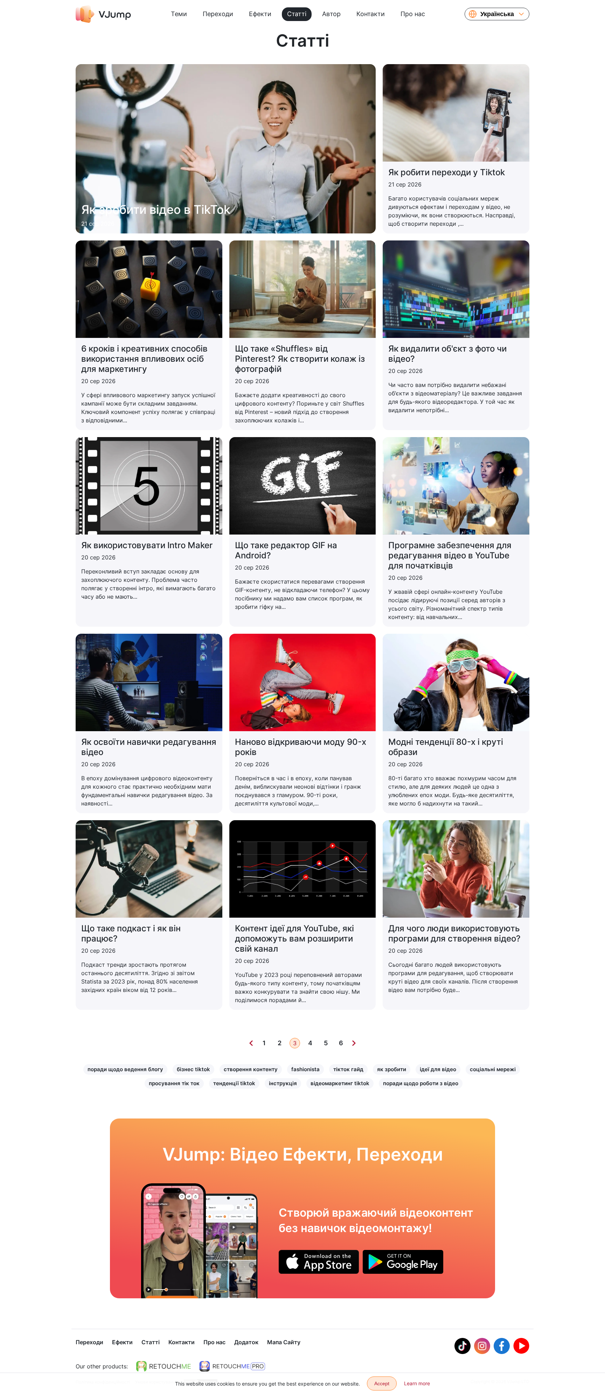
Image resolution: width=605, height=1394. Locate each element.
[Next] (354, 1043)
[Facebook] (502, 1346)
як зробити (391, 1069)
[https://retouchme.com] (163, 1366)
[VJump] (103, 14)
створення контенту (251, 1069)
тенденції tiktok (234, 1083)
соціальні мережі (493, 1069)
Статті (296, 14)
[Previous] (251, 1043)
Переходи (218, 14)
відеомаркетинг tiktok (340, 1083)
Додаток (246, 1342)
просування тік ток (174, 1083)
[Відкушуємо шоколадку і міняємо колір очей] (173, 1240)
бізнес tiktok (193, 1069)
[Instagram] (482, 1346)
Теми (179, 14)
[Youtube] (521, 1346)
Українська (497, 14)
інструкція (283, 1083)
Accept (381, 1383)
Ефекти (260, 14)
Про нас (413, 14)
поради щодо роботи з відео (420, 1083)
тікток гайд (348, 1069)
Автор (331, 14)
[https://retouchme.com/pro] (232, 1366)
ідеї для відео (438, 1069)
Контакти (370, 14)
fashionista (305, 1069)
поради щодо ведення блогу (125, 1069)
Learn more (417, 1383)
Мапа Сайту (283, 1342)
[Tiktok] (462, 1346)
